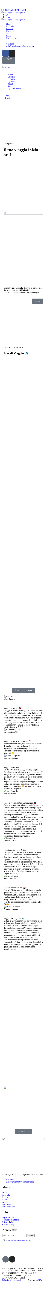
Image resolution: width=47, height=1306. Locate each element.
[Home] (6, 67)
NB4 (40, 1280)
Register (6, 17)
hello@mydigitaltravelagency (14, 1280)
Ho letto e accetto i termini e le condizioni (18, 1240)
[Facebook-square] (5, 1259)
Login (5, 15)
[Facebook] (5, 53)
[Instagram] (12, 53)
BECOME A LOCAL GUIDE (14, 10)
